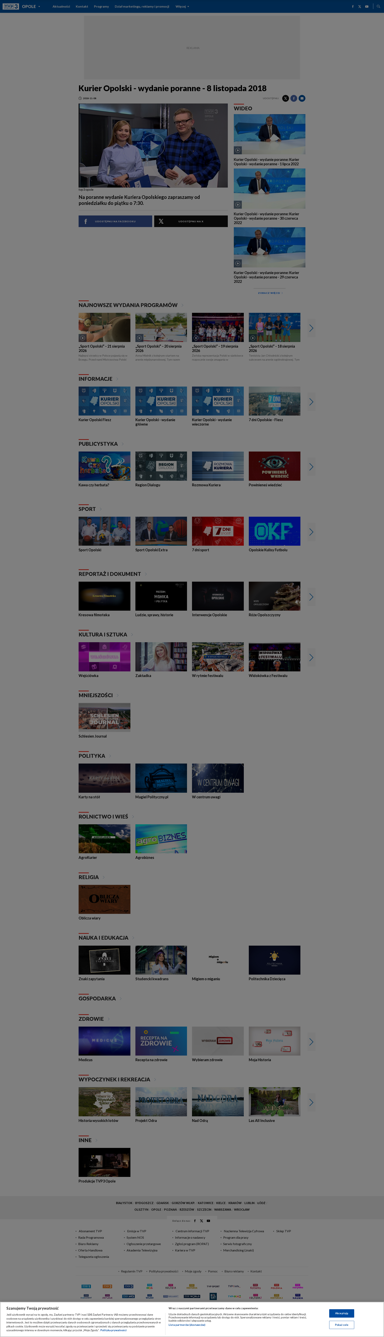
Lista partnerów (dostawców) (187, 1324)
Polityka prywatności (113, 1330)
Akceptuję (341, 1313)
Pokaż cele (341, 1324)
